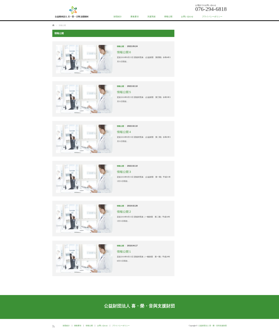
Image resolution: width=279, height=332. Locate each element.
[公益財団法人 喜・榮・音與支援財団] (72, 12)
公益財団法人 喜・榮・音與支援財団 (139, 305)
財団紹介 (118, 17)
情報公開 (168, 17)
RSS (53, 326)
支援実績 (151, 17)
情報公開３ (124, 171)
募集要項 (134, 17)
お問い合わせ (187, 17)
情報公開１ (124, 251)
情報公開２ (124, 211)
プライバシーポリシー (212, 17)
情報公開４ (124, 132)
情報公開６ (124, 52)
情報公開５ (124, 92)
